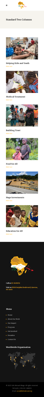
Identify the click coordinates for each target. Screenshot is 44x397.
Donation (11, 335)
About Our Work (14, 319)
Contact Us (12, 339)
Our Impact (12, 323)
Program (11, 327)
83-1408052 (15, 283)
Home (10, 315)
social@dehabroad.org (24, 391)
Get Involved (12, 331)
